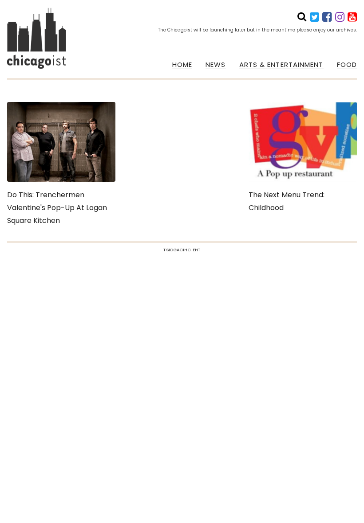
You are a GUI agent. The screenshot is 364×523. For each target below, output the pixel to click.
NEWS (216, 64)
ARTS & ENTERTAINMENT (281, 64)
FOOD (347, 64)
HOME (182, 64)
